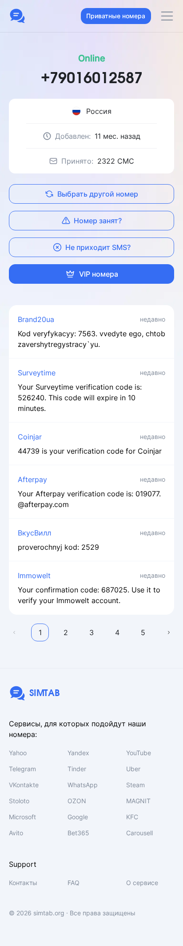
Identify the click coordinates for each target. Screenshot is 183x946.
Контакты (23, 882)
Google (78, 817)
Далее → (169, 632)
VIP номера (98, 274)
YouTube (138, 753)
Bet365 (78, 833)
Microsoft (22, 817)
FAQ (74, 882)
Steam (135, 785)
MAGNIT (138, 801)
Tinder (77, 769)
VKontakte (24, 785)
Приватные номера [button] (115, 16)
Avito (16, 833)
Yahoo (18, 753)
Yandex (78, 753)
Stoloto (19, 801)
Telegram (22, 769)
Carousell (139, 833)
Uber (133, 769)
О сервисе (142, 882)
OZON (77, 801)
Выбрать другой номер (97, 193)
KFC (132, 817)
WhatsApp (83, 785)
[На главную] (17, 16)
